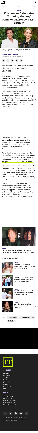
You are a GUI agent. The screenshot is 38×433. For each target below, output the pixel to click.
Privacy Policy (8, 398)
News (19, 11)
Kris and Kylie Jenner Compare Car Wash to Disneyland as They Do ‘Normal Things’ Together (18, 251)
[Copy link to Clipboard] (21, 61)
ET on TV (6, 382)
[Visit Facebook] (5, 414)
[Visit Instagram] (16, 414)
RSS (4, 389)
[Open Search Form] (35, 2)
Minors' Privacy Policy (11, 405)
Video (18, 6)
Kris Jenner (7, 76)
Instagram (7, 376)
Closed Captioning (10, 400)
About (5, 384)
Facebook (6, 373)
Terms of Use (8, 396)
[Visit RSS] (26, 414)
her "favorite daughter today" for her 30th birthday (17, 160)
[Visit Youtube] (21, 413)
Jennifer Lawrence (27, 317)
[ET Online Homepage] (4, 2)
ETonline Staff (8, 386)
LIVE (4, 6)
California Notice (9, 403)
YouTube (6, 380)
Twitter (5, 378)
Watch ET (33, 6)
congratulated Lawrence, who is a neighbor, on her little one (16, 141)
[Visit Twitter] (10, 414)
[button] (19, 236)
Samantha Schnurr (11, 55)
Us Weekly (9, 98)
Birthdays (11, 321)
